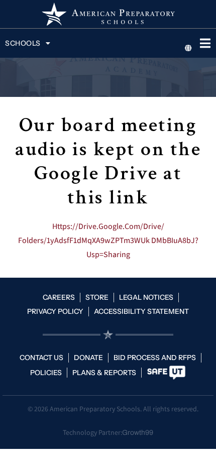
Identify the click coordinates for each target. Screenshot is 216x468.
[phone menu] (205, 43)
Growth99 (137, 432)
